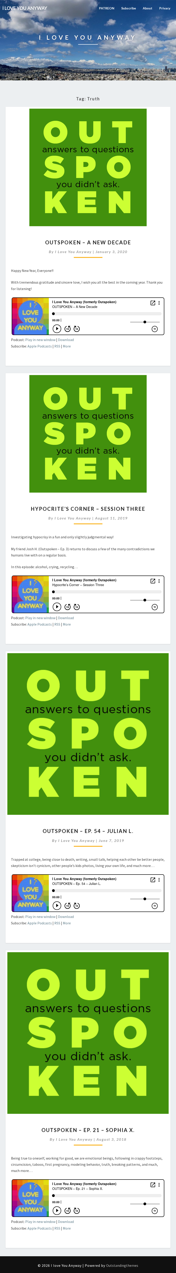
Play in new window (40, 339)
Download (66, 339)
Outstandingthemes (122, 1265)
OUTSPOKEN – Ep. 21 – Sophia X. (88, 1130)
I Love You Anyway (73, 251)
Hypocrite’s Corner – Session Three (88, 509)
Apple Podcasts (40, 346)
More (67, 346)
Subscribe (128, 8)
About (147, 8)
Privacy (164, 8)
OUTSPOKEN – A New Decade (88, 242)
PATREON (106, 8)
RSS (57, 346)
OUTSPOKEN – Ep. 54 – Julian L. (88, 831)
